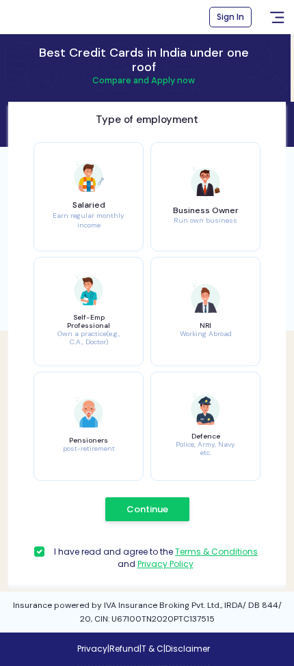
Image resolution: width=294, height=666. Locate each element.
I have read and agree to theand (156, 558)
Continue (147, 509)
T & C (152, 648)
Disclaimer (187, 648)
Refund (124, 648)
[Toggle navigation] (277, 18)
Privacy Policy (165, 564)
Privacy (92, 648)
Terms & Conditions (216, 551)
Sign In (230, 17)
